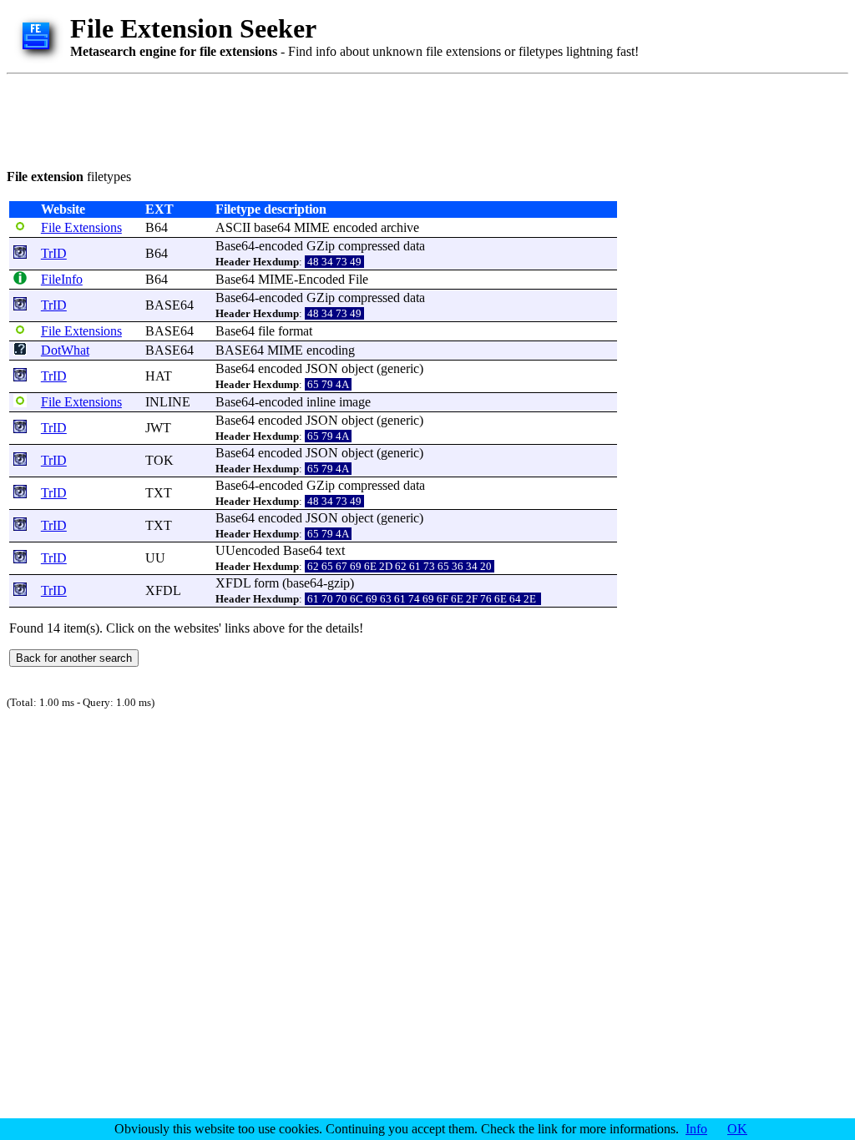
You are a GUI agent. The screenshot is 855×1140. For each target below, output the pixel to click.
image (355, 402)
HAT (158, 376)
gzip (338, 583)
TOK (159, 460)
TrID (54, 253)
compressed (369, 246)
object (357, 368)
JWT (158, 428)
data (414, 246)
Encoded (321, 279)
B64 (156, 227)
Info (696, 1129)
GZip (320, 246)
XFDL (163, 590)
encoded (355, 227)
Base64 (235, 246)
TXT (158, 493)
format (295, 331)
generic (400, 368)
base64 (272, 227)
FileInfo (62, 279)
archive (400, 227)
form (266, 583)
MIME (312, 227)
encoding (330, 350)
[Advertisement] (311, 118)
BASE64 (169, 305)
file (266, 331)
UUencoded (247, 550)
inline (321, 402)
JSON (322, 368)
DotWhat (65, 350)
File (358, 279)
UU (155, 558)
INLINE (167, 402)
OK (737, 1129)
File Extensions (81, 227)
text (335, 550)
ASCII (232, 227)
